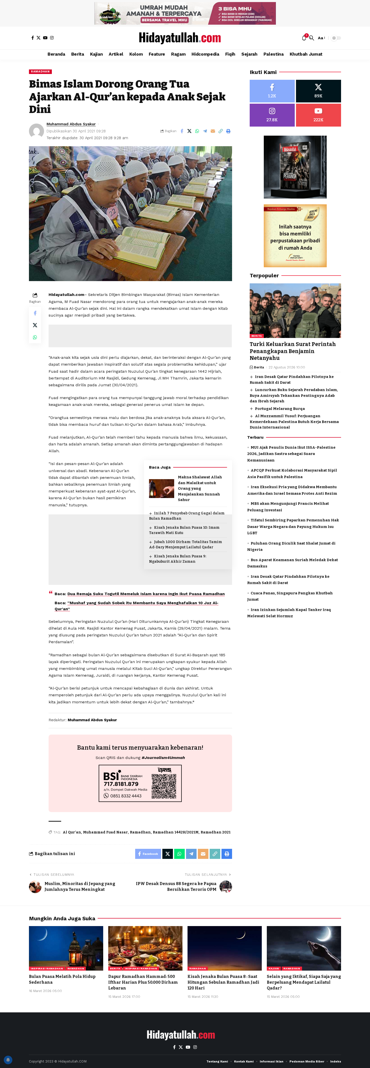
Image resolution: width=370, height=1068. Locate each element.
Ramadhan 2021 (216, 832)
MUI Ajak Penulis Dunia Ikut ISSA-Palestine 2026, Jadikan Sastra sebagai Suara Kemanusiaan (291, 454)
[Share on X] (189, 131)
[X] (38, 38)
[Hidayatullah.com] (185, 38)
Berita (256, 336)
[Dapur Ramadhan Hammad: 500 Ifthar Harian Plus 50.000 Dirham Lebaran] (145, 948)
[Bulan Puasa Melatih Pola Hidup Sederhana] (66, 948)
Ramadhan (40, 71)
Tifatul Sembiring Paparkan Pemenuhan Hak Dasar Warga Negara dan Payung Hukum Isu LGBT (293, 527)
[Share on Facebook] (181, 131)
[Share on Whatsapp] (197, 131)
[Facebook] (32, 38)
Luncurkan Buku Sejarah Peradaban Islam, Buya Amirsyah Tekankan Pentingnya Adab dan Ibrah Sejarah (294, 396)
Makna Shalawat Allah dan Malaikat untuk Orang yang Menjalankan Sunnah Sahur (200, 488)
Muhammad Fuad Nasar (105, 832)
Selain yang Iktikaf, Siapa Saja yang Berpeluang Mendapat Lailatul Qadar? (304, 982)
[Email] (212, 131)
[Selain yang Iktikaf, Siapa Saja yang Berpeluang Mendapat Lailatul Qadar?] (304, 948)
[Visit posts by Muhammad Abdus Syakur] (36, 131)
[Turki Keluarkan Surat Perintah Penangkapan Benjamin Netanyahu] (295, 310)
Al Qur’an (72, 832)
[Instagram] (52, 38)
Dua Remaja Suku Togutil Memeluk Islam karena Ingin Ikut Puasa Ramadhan (146, 593)
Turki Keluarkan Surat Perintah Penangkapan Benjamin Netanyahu (293, 351)
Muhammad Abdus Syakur (71, 124)
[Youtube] (318, 115)
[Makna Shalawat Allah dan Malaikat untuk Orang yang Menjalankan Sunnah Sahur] (161, 488)
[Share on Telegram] (205, 131)
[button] (311, 38)
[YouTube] (45, 38)
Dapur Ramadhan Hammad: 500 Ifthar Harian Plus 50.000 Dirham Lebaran (143, 982)
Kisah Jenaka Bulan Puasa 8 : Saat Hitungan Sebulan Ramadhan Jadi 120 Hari (223, 982)
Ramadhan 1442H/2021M (176, 832)
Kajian (274, 968)
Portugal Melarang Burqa (280, 408)
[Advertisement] (140, 336)
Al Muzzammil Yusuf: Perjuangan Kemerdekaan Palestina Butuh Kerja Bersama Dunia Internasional (294, 422)
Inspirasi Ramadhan (47, 968)
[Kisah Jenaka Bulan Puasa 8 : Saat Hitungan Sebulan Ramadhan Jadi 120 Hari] (225, 948)
